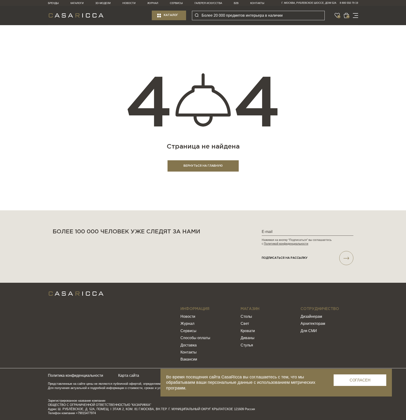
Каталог (171, 15)
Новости (129, 3)
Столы (246, 316)
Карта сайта (128, 375)
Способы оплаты (195, 338)
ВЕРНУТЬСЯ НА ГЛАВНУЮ (203, 166)
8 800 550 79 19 (349, 2)
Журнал (152, 3)
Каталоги (77, 3)
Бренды (53, 3)
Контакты (257, 3)
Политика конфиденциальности (75, 375)
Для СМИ (309, 331)
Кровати (248, 331)
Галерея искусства (208, 3)
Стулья (247, 345)
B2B (236, 3)
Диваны (247, 338)
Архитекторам (313, 324)
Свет (245, 324)
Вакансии (188, 359)
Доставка (188, 345)
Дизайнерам (311, 316)
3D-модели (103, 3)
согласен (360, 380)
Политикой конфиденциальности (286, 243)
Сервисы (176, 3)
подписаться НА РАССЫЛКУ (285, 258)
